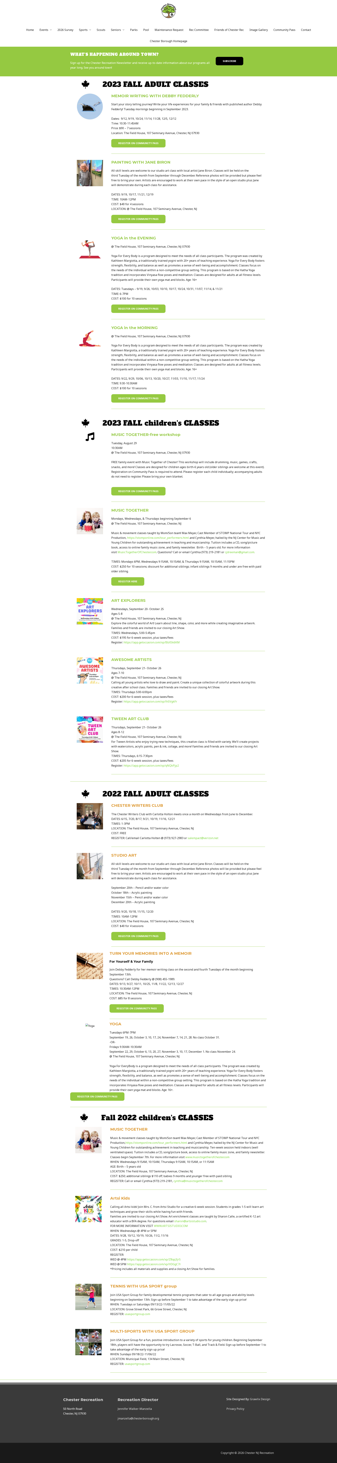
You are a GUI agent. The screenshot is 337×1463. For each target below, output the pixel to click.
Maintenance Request (169, 30)
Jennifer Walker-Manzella (135, 1409)
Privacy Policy (235, 1409)
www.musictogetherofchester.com (207, 1157)
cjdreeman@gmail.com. (240, 552)
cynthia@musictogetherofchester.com (198, 1181)
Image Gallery (258, 30)
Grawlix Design (260, 1399)
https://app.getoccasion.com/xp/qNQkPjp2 (151, 765)
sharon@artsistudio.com (190, 1221)
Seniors (116, 30)
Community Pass (284, 30)
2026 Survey (65, 30)
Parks (134, 30)
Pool (146, 30)
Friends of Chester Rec (229, 30)
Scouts (101, 30)
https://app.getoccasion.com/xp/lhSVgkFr (150, 701)
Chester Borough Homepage (168, 41)
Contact (306, 30)
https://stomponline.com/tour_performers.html (158, 538)
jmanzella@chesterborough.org (138, 1418)
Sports (83, 30)
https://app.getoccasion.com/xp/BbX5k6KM (152, 642)
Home (30, 30)
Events (43, 30)
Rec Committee (199, 30)
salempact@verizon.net (203, 838)
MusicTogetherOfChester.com (137, 552)
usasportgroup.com (137, 1314)
